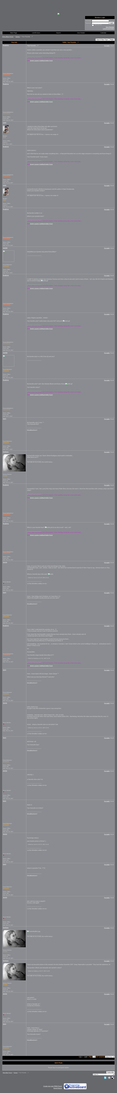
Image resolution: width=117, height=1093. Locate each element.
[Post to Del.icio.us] (113, 1077)
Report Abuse (57, 1088)
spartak (5, 248)
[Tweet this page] (105, 1077)
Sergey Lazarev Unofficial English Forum (41, 60)
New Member (110, 27)
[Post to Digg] (109, 1077)
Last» (86, 1057)
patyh (4, 123)
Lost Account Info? (108, 29)
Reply (112, 40)
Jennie (5, 562)
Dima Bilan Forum (7, 37)
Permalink (107, 45)
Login (111, 23)
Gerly (4, 419)
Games (17, 37)
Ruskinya (6, 45)
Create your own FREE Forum (52, 1086)
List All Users (36, 33)
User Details (81, 33)
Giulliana (5, 452)
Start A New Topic (102, 40)
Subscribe (110, 1072)
